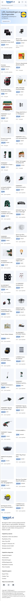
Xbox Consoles (6, 567)
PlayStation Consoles (7, 564)
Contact (4, 578)
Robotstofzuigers (6, 560)
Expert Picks (5, 574)
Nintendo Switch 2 (6, 548)
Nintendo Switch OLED (8, 546)
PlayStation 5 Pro (6, 539)
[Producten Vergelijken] (25, 2)
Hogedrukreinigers (7, 555)
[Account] (19, 2)
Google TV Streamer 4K (8, 543)
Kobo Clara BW (6, 541)
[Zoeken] (26, 5)
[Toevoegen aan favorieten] (22, 2)
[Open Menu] (2, 2)
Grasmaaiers (5, 557)
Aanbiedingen (3, 8)
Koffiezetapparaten (7, 562)
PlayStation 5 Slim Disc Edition (10, 536)
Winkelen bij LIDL (6, 21)
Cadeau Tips (5, 576)
